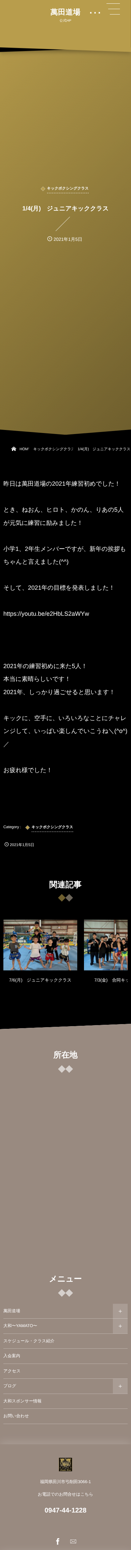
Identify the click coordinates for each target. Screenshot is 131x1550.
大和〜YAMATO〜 (20, 1325)
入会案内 (11, 1355)
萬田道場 (65, 12)
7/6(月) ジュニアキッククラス (40, 980)
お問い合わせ (16, 1416)
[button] (113, 9)
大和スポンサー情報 (22, 1401)
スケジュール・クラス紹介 (28, 1341)
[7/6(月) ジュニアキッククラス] (40, 945)
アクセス (11, 1371)
